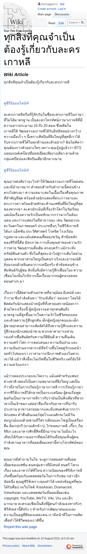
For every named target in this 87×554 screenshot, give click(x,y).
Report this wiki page (20, 527)
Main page (44, 14)
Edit (61, 23)
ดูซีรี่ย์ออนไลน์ (15, 103)
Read (51, 23)
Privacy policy (11, 545)
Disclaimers (45, 545)
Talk (62, 4)
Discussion (62, 14)
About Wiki (28, 545)
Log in (62, 8)
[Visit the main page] (18, 17)
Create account (47, 8)
